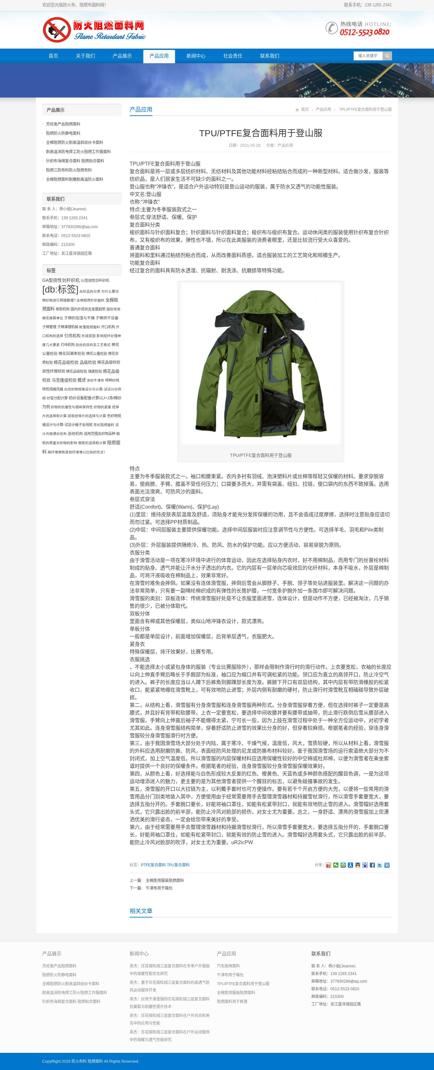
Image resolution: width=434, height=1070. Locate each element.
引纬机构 (72, 336)
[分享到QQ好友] (358, 865)
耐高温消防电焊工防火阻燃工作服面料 (78, 152)
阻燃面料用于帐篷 (232, 1001)
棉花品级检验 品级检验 (75, 362)
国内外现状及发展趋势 (88, 309)
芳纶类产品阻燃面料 (63, 124)
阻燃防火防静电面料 (63, 133)
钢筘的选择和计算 (92, 443)
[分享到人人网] (350, 865)
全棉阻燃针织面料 (91, 300)
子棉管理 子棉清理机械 (60, 327)
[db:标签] (60, 289)
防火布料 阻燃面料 (87, 1061)
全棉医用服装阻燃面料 (165, 880)
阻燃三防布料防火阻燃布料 (69, 170)
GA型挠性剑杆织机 (61, 280)
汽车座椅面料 (228, 966)
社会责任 (232, 55)
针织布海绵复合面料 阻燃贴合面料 (75, 161)
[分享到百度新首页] (365, 865)
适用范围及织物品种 (99, 434)
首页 (53, 55)
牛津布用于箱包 (159, 888)
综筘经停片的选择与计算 (87, 416)
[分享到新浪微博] (328, 865)
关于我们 (85, 55)
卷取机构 (63, 309)
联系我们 (269, 55)
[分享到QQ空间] (343, 865)
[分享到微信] (336, 865)
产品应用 (159, 55)
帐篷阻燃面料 (89, 327)
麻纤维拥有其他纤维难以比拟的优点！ (77, 452)
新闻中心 (196, 55)
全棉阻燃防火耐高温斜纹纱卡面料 (74, 142)
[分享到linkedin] (387, 865)
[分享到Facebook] (372, 865)
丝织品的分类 (89, 291)
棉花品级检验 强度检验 (84, 371)
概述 (82, 380)
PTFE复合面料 (153, 865)
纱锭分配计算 (57, 398)
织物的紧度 (102, 407)
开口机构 (108, 327)
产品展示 (122, 55)
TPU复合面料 (178, 865)
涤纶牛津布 (95, 380)
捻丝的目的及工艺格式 (93, 345)
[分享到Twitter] (380, 865)
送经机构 (75, 433)
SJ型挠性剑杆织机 (95, 280)
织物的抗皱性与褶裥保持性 (72, 407)
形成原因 (89, 336)
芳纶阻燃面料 (103, 425)
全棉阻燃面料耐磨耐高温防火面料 (74, 179)
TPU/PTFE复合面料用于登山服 (243, 984)
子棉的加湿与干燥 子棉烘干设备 (91, 318)
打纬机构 (68, 345)
